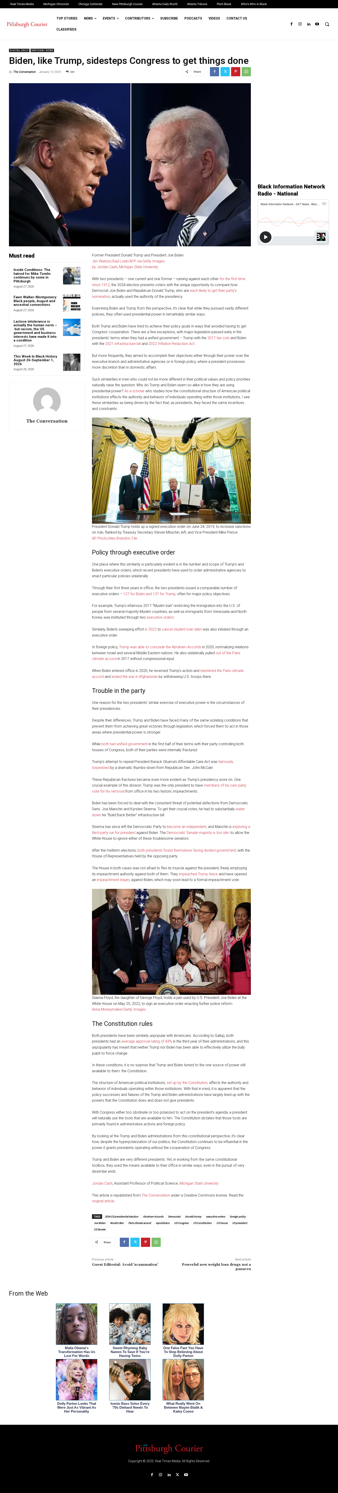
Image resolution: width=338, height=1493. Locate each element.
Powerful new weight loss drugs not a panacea (216, 1266)
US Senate (100, 1229)
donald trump (193, 1216)
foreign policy (238, 1216)
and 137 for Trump (160, 594)
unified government (132, 744)
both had (108, 744)
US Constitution (202, 1223)
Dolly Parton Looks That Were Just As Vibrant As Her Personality (76, 1407)
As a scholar (134, 391)
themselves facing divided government (205, 850)
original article (103, 1201)
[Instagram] (300, 24)
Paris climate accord (139, 1223)
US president (239, 1223)
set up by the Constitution (187, 1083)
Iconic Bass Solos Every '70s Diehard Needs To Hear (130, 1407)
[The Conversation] (47, 401)
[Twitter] (225, 71)
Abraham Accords (153, 1216)
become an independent (186, 827)
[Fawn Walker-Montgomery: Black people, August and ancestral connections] (71, 303)
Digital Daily (19, 50)
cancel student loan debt (182, 629)
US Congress (181, 1223)
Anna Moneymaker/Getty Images (119, 1009)
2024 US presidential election (121, 1216)
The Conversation (24, 72)
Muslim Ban (117, 1223)
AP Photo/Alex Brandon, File (114, 538)
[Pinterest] (235, 71)
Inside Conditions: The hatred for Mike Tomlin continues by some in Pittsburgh (32, 275)
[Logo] (169, 1448)
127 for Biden (134, 594)
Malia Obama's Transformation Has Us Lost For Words (76, 1352)
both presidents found (155, 850)
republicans (162, 1223)
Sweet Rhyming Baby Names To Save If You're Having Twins (130, 1352)
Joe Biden (100, 1223)
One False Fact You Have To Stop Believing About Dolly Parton (183, 1352)
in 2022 (151, 629)
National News (42, 50)
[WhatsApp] (246, 71)
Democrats (174, 1216)
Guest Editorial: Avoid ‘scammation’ (125, 1264)
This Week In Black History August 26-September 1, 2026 (35, 360)
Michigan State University (138, 267)
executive (154, 617)
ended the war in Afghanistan (135, 676)
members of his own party (225, 785)
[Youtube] (317, 24)
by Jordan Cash (104, 267)
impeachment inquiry (113, 880)
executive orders (215, 1216)
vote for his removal (108, 791)
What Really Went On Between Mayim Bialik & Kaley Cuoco (183, 1407)
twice (213, 874)
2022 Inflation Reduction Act (172, 343)
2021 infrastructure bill (123, 343)
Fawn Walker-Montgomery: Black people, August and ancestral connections (35, 301)
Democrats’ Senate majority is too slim (198, 832)
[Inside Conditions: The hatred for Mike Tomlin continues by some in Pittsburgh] (71, 275)
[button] (326, 24)
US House (222, 1223)
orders (168, 617)
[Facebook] (291, 24)
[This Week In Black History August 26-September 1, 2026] (71, 362)
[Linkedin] (309, 24)
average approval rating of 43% (146, 1041)
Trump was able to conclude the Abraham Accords (160, 647)
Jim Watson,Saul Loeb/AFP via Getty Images (128, 261)
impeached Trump (193, 874)
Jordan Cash (102, 1183)
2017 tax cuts (218, 338)
